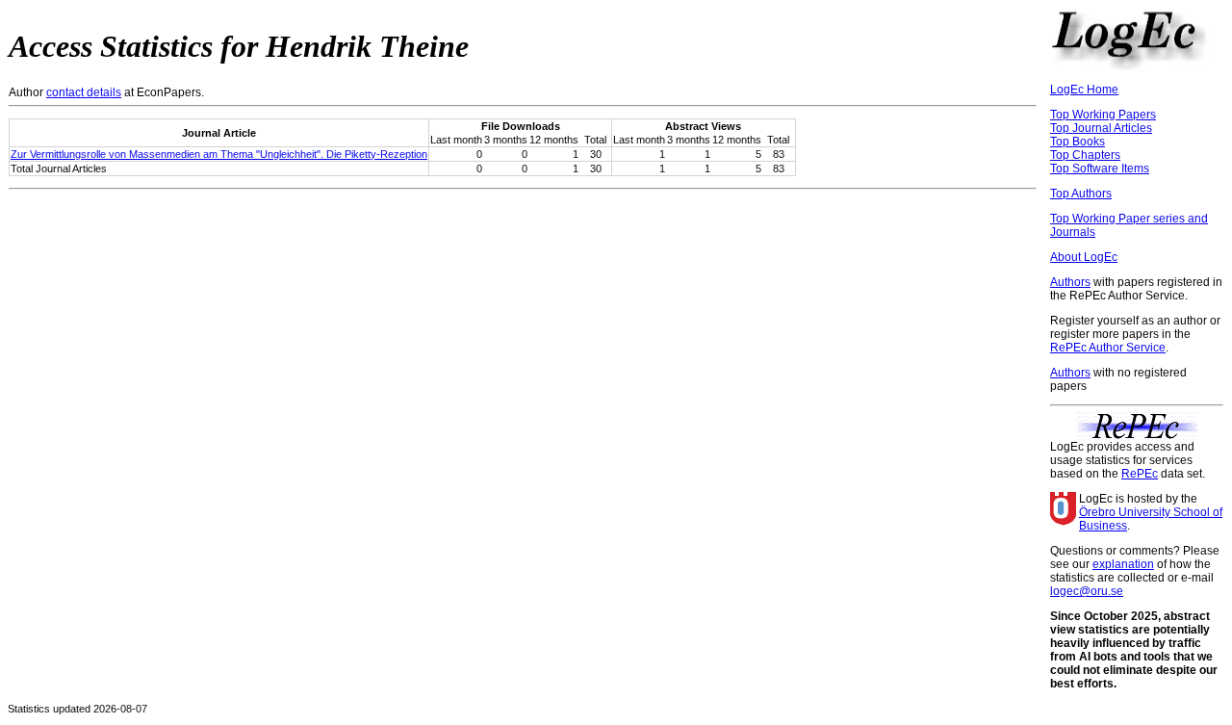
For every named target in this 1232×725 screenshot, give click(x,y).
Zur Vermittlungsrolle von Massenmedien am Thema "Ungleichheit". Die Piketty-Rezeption (219, 154)
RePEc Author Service (1108, 347)
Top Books (1077, 141)
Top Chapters (1085, 155)
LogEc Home (1084, 89)
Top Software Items (1099, 168)
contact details (83, 92)
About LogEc (1083, 257)
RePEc (1139, 473)
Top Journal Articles (1101, 128)
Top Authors (1081, 193)
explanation (1123, 564)
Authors (1070, 282)
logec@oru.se (1086, 591)
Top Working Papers (1103, 114)
